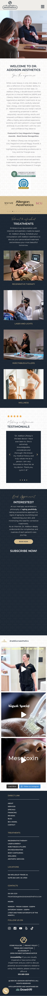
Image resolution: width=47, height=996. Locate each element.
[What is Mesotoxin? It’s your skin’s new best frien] (23, 760)
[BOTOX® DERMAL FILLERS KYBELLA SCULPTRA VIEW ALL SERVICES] (24, 345)
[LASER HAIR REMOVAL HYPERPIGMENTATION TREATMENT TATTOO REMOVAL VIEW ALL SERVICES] (24, 305)
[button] (7, 211)
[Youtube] (20, 928)
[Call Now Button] (5, 991)
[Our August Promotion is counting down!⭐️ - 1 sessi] (23, 714)
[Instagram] (9, 928)
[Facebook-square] (15, 928)
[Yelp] (26, 928)
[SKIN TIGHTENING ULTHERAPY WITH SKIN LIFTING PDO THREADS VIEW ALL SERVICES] (24, 266)
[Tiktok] (32, 928)
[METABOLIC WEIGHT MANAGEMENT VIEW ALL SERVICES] (24, 384)
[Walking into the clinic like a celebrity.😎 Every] (23, 669)
